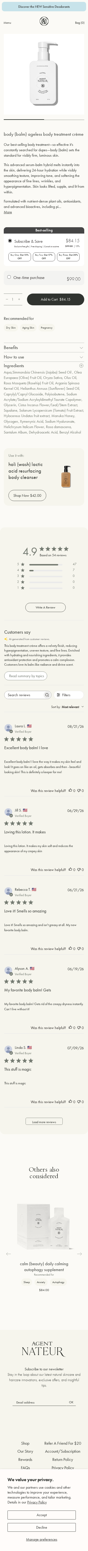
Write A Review (45, 607)
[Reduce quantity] (7, 299)
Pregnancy (47, 328)
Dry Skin (11, 328)
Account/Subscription (62, 1451)
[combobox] (67, 707)
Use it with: (16, 455)
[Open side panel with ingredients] (81, 366)
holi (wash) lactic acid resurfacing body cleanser (25, 471)
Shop (25, 1443)
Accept (42, 1514)
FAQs (25, 1467)
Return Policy (62, 1459)
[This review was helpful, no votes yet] (70, 791)
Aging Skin (28, 328)
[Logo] (44, 21)
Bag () (79, 22)
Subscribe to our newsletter (44, 1369)
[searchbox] (23, 695)
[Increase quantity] (19, 299)
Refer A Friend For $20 (62, 1443)
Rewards (25, 1459)
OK (71, 1402)
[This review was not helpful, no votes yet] (78, 791)
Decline (41, 1527)
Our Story (25, 1451)
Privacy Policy (37, 1502)
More (8, 212)
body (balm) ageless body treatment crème (44, 134)
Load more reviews (44, 1122)
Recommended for (19, 318)
